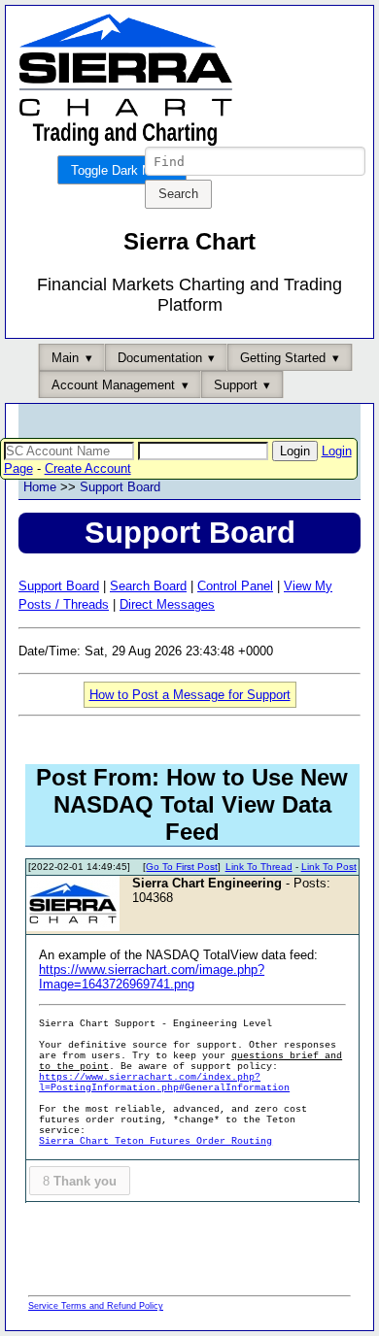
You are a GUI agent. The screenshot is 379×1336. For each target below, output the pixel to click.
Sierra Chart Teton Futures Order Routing (155, 1141)
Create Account (88, 468)
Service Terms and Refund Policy (95, 1306)
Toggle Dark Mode (122, 170)
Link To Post (329, 866)
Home (39, 487)
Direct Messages (167, 604)
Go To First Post (182, 866)
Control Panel (235, 586)
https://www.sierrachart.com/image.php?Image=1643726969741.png (151, 976)
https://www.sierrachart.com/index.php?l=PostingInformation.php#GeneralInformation (164, 1082)
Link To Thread (259, 866)
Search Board (148, 586)
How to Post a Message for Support (190, 694)
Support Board (120, 487)
